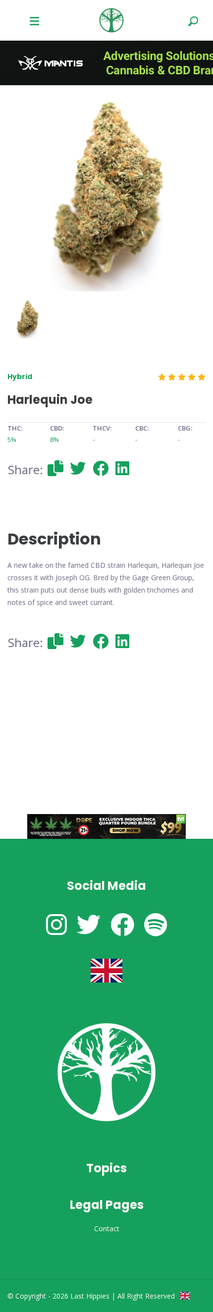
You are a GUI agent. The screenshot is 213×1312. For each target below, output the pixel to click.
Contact (106, 1228)
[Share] (55, 468)
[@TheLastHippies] (89, 924)
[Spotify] (155, 924)
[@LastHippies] (56, 924)
